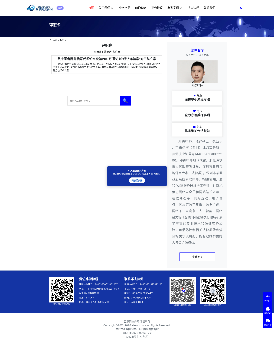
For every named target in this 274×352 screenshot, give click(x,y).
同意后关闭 (137, 180)
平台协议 (157, 7)
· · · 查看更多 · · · (197, 256)
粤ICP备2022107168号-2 (137, 332)
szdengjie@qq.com (141, 297)
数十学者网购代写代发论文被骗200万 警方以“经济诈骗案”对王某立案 (107, 59)
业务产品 (124, 7)
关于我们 (104, 7)
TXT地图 (143, 336)
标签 (62, 40)
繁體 (60, 8)
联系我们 (209, 7)
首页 (91, 7)
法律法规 (193, 7)
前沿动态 (141, 7)
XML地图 (131, 336)
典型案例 (173, 7)
